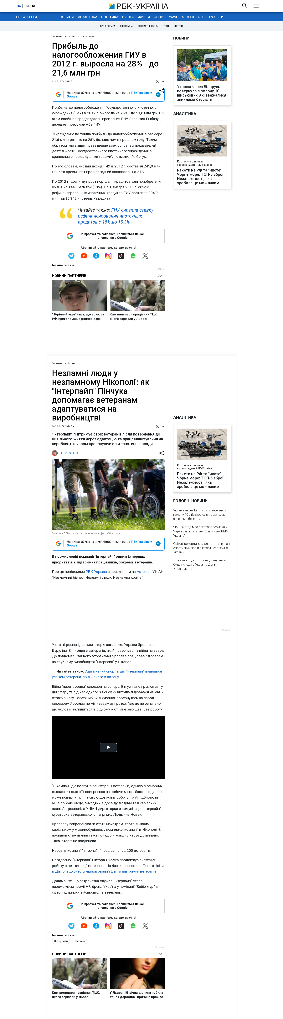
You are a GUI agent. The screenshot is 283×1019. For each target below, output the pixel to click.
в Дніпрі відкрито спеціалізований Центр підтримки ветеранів (104, 871)
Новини (67, 17)
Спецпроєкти (211, 17)
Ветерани (79, 941)
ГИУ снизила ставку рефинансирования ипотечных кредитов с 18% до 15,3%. (115, 216)
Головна (57, 36)
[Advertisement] (108, 611)
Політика (109, 17)
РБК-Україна (96, 571)
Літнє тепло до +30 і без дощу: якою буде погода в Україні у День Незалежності (200, 564)
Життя (144, 17)
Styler (188, 17)
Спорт (159, 17)
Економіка (126, 26)
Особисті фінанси (148, 26)
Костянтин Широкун (190, 161)
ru (34, 6)
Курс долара (107, 26)
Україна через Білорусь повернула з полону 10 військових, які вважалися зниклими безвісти (201, 93)
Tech (166, 26)
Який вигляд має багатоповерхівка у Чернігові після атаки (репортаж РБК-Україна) (200, 531)
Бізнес (128, 17)
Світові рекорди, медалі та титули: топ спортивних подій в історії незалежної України (201, 548)
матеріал (144, 571)
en (26, 6)
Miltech (178, 26)
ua (19, 6)
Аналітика (87, 17)
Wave (173, 17)
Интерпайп (61, 941)
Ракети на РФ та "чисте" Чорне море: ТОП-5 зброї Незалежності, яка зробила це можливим (200, 176)
